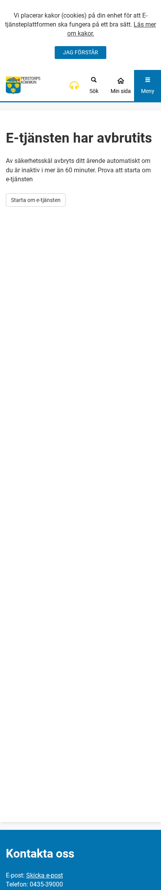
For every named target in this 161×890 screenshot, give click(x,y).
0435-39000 (46, 884)
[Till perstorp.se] (23, 85)
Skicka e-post (44, 875)
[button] (74, 85)
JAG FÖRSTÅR (80, 52)
